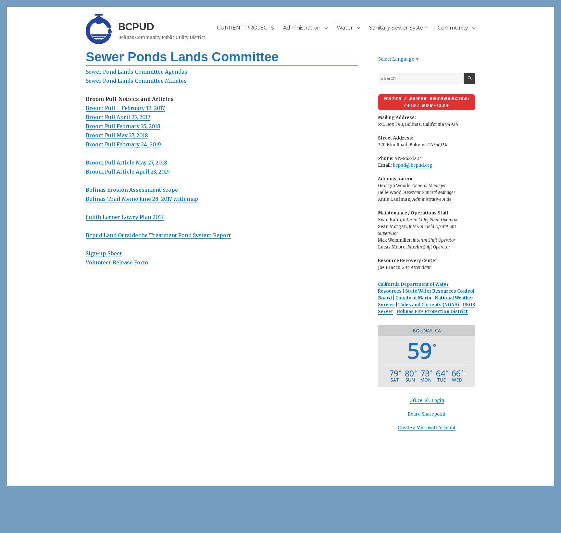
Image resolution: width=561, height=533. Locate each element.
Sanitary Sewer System (399, 28)
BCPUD (136, 27)
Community (453, 28)
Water (345, 28)
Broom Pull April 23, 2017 (118, 117)
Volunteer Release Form (117, 262)
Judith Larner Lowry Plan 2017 (125, 217)
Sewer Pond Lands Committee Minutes (136, 81)
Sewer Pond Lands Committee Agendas (136, 71)
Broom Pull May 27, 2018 (117, 135)
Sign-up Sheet (104, 253)
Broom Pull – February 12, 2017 (125, 108)
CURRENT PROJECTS (245, 28)
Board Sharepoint (426, 414)
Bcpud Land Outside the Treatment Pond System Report (158, 235)
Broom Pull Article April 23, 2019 (128, 171)
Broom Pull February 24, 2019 (123, 144)
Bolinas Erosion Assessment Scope (132, 190)
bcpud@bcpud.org (412, 165)
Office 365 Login (426, 400)
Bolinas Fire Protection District (432, 311)
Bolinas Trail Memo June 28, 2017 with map (142, 199)
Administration (301, 28)
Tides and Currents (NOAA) (428, 305)
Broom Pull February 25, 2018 (123, 126)
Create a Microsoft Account (426, 427)
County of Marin (413, 298)
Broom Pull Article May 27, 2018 (126, 162)
